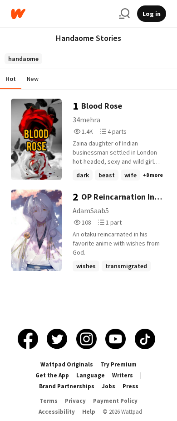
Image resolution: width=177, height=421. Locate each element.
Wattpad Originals (66, 364)
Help (88, 412)
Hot (10, 79)
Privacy (75, 401)
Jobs (108, 386)
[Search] (124, 13)
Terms (48, 401)
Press (130, 386)
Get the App (52, 375)
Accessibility (57, 412)
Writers (122, 375)
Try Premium (118, 364)
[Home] (61, 14)
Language (90, 375)
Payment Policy (115, 401)
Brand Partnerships (66, 386)
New (33, 79)
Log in (152, 14)
